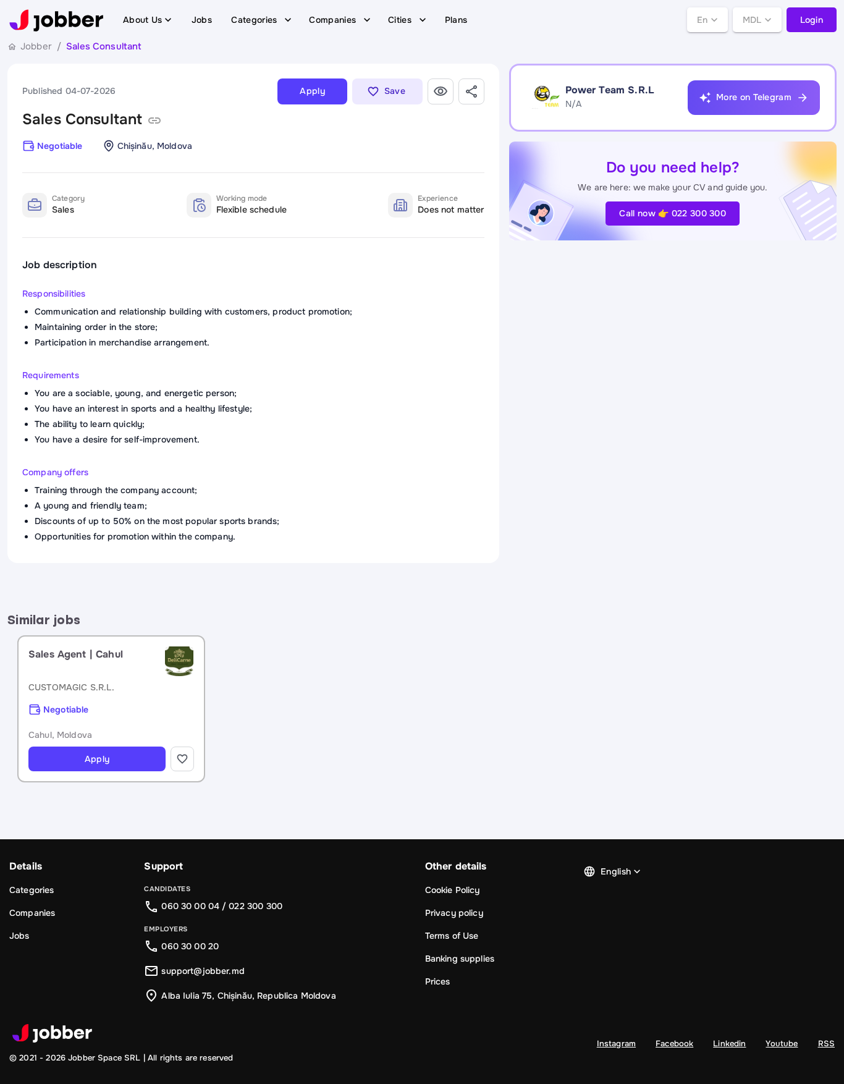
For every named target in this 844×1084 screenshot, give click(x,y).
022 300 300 (255, 906)
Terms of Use (452, 935)
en (702, 19)
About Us (142, 19)
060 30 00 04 (190, 906)
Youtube (782, 1043)
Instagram (616, 1043)
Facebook (674, 1043)
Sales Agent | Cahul (75, 654)
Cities (399, 19)
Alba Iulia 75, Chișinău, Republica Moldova (248, 995)
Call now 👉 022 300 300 (672, 213)
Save (394, 90)
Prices (437, 981)
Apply (312, 90)
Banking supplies (459, 958)
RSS (826, 1043)
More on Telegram (753, 97)
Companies (332, 19)
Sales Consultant (82, 119)
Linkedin (729, 1043)
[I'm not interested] (441, 91)
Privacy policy (454, 912)
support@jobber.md (203, 970)
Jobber (36, 46)
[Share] (471, 91)
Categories (254, 19)
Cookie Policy (452, 890)
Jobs (202, 19)
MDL (752, 19)
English (616, 871)
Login (812, 19)
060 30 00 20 (190, 946)
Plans (456, 19)
